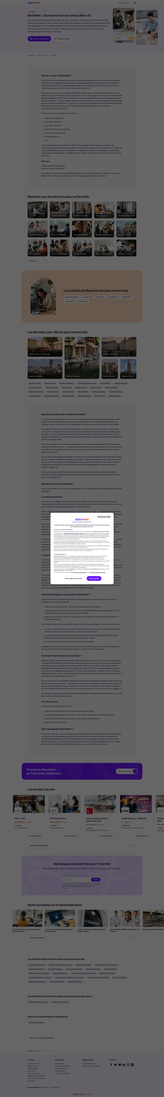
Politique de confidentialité (79, 572)
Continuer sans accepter (104, 517)
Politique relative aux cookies (98, 572)
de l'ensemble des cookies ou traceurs (74, 533)
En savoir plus (82, 567)
